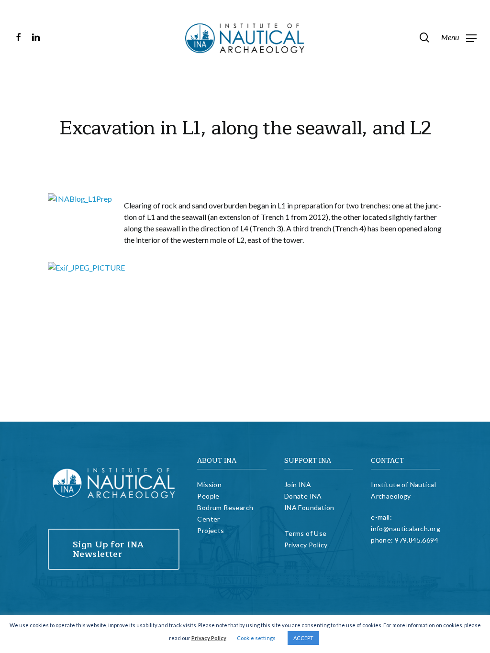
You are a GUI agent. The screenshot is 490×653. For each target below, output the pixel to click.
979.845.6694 (416, 540)
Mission (209, 484)
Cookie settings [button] (256, 638)
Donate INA (303, 496)
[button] (459, 37)
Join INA (297, 484)
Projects (210, 530)
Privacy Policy (306, 545)
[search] (424, 38)
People (208, 496)
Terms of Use (305, 533)
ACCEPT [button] (303, 638)
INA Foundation (309, 507)
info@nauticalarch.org (405, 528)
